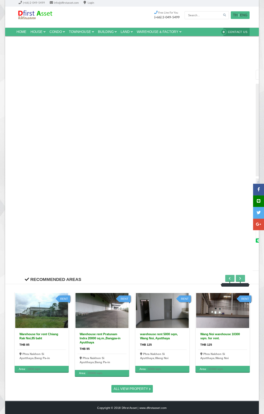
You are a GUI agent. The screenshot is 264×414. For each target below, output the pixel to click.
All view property (131, 389)
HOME (21, 32)
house (36, 32)
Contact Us (237, 32)
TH (235, 15)
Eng (243, 15)
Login (90, 3)
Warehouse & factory (157, 32)
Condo (56, 32)
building (106, 32)
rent (64, 298)
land (125, 32)
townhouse (80, 32)
